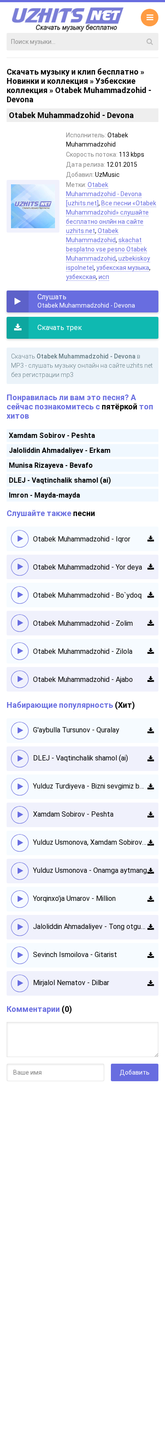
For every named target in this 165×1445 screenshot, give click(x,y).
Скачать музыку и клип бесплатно (73, 71)
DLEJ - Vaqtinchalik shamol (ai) (60, 480)
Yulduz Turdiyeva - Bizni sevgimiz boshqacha (90, 786)
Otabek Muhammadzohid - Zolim (83, 623)
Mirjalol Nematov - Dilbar (71, 983)
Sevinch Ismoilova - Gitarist (75, 954)
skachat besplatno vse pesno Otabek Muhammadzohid (106, 249)
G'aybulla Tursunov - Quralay (76, 730)
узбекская (81, 276)
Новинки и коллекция (47, 81)
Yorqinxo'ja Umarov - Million (74, 898)
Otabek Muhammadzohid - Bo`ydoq (87, 595)
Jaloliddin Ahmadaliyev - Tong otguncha (90, 926)
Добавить (135, 1072)
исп (104, 276)
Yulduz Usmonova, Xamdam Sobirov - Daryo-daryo (90, 842)
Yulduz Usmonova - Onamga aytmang (90, 870)
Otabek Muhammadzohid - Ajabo (83, 679)
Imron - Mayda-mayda (44, 495)
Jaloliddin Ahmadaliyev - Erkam (59, 450)
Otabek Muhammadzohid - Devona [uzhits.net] (104, 194)
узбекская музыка (122, 267)
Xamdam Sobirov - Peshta (52, 435)
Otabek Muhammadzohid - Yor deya (87, 567)
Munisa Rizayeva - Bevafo (51, 465)
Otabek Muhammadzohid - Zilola (82, 651)
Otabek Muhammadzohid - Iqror (81, 539)
